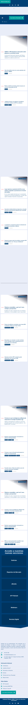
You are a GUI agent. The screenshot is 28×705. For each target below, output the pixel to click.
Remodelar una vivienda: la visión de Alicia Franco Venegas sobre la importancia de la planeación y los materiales (14, 341)
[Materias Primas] (3, 292)
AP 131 (6, 544)
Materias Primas (10, 292)
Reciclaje (22, 407)
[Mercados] (3, 173)
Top (25, 296)
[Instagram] (15, 5)
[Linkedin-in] (13, 5)
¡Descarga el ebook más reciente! (12, 114)
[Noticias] (3, 32)
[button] (2, 18)
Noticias (9, 32)
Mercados (10, 173)
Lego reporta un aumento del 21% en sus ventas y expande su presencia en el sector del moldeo (15, 191)
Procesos (10, 402)
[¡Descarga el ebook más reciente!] (2, 115)
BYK (8, 544)
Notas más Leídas (11, 477)
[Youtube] (18, 5)
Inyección (6, 455)
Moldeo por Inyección (12, 455)
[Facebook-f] (10, 5)
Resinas (12, 327)
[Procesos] (3, 402)
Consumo (20, 178)
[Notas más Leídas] (3, 477)
